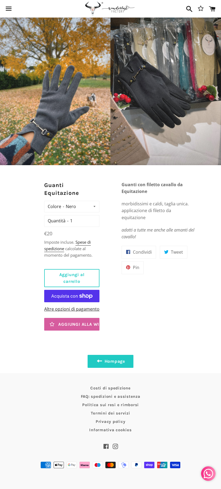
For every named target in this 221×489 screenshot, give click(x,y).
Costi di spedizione (110, 388)
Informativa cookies (110, 429)
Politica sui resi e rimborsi (110, 404)
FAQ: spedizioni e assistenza (110, 396)
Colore (54, 206)
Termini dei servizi (110, 413)
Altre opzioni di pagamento (71, 309)
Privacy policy (111, 421)
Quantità (56, 221)
